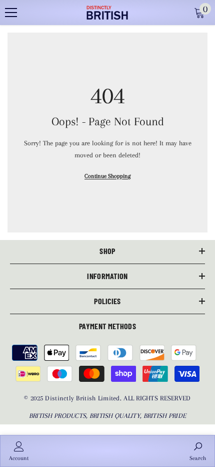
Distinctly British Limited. (84, 398)
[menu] (11, 13)
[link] (19, 451)
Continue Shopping (107, 176)
